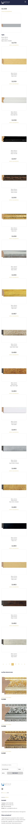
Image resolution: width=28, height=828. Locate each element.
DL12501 (3, 753)
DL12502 (3, 726)
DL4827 (14, 314)
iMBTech (7, 797)
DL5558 (14, 120)
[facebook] (2, 789)
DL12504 (3, 699)
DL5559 (14, 81)
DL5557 (14, 159)
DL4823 (14, 391)
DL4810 (14, 430)
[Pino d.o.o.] (5, 3)
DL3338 (4, 9)
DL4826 (14, 352)
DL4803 (14, 584)
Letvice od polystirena (6, 11)
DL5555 (14, 197)
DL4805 (14, 507)
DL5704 (14, 43)
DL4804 (14, 546)
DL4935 (14, 275)
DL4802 (14, 623)
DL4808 (14, 468)
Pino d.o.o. (4, 792)
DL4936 (14, 236)
